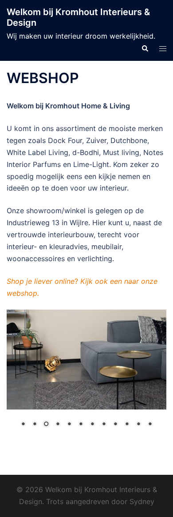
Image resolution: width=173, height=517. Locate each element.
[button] (144, 48)
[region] (86, 374)
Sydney (142, 501)
